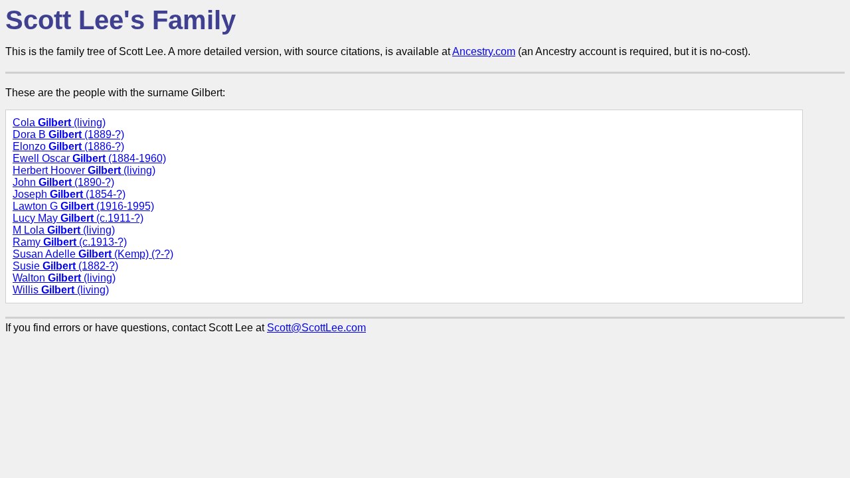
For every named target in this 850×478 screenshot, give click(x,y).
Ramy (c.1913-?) (70, 242)
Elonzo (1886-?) (68, 146)
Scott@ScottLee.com (316, 327)
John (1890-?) (63, 182)
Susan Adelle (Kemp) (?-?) (93, 254)
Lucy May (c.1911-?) (78, 218)
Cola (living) (59, 122)
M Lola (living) (64, 230)
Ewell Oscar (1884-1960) (89, 158)
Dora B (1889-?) (68, 134)
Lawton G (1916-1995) (83, 206)
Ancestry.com (483, 51)
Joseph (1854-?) (69, 194)
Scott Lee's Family (120, 20)
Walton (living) (64, 277)
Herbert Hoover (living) (84, 170)
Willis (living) (61, 289)
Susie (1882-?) (65, 266)
